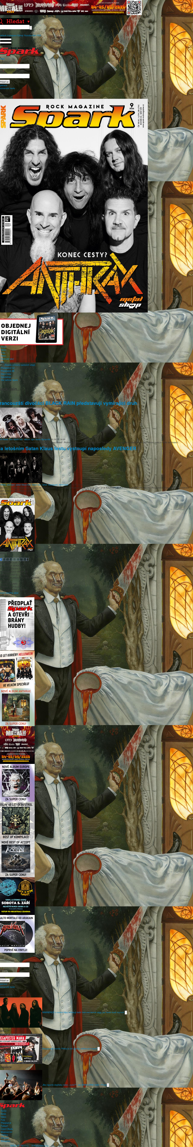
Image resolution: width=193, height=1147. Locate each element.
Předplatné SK (7, 370)
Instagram (12, 35)
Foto (3, 352)
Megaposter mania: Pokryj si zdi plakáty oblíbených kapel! (69, 1048)
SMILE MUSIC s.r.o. (19, 1145)
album (27, 439)
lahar (44, 484)
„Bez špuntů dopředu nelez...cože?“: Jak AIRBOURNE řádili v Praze (74, 1084)
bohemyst (63, 484)
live (11, 439)
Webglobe (5, 1140)
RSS (39, 35)
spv (32, 439)
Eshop (20, 35)
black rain (18, 439)
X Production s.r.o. (40, 1145)
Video (3, 355)
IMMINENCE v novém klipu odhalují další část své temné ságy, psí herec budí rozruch (83, 1012)
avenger (11, 484)
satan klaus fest (23, 484)
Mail (34, 35)
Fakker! (4, 1125)
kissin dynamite (43, 439)
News (3, 349)
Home (3, 346)
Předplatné (6, 1122)
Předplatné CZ (8, 367)
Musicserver (6, 1131)
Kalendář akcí (7, 358)
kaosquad (53, 484)
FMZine (4, 1134)
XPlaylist (5, 1137)
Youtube (28, 35)
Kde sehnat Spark (9, 379)
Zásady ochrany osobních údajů (20, 364)
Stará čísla (6, 373)
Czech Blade (7, 1128)
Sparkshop (6, 376)
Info (2, 361)
